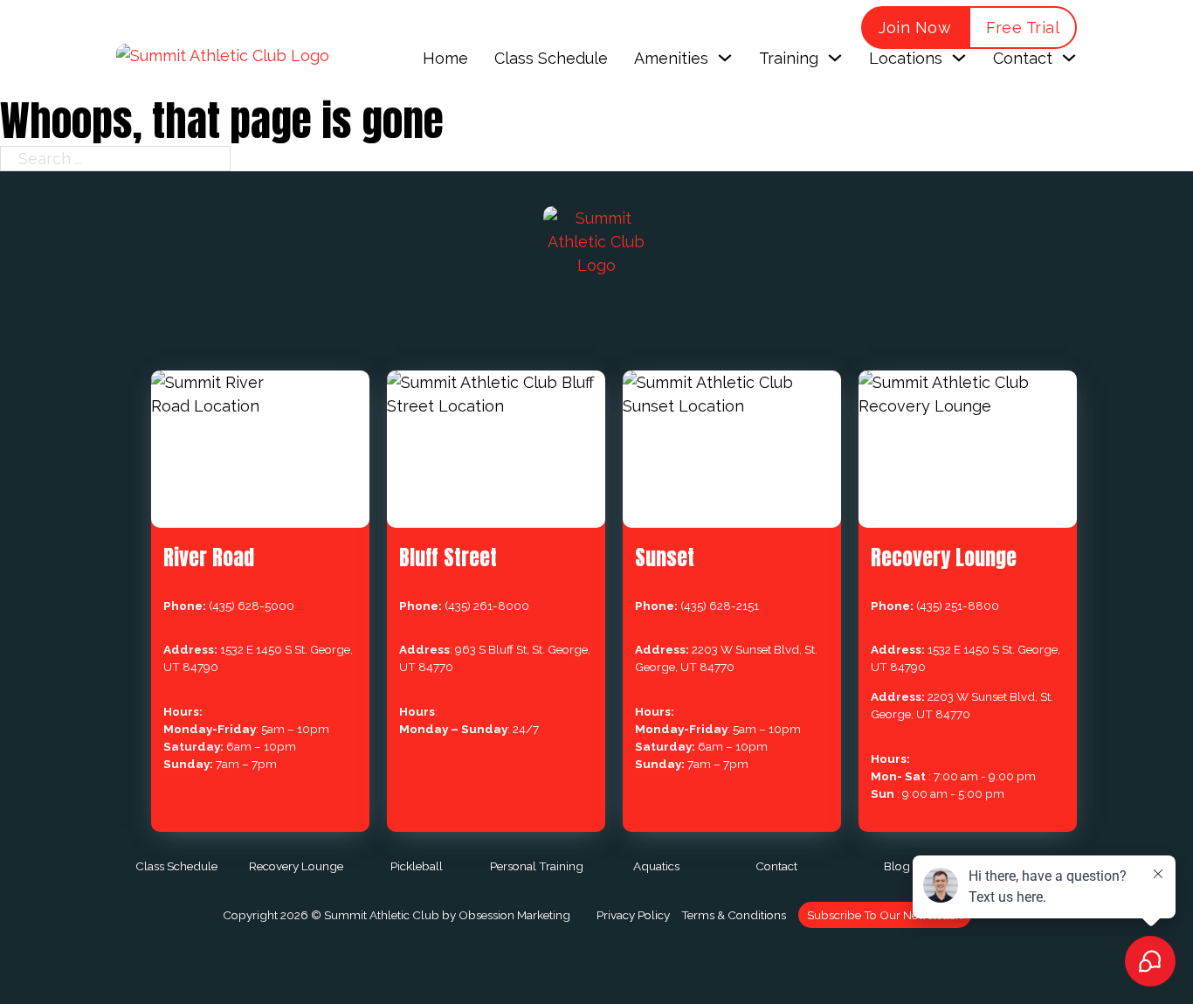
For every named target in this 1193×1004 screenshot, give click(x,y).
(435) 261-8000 (487, 606)
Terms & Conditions (733, 915)
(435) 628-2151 (719, 606)
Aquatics (656, 866)
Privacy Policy (633, 915)
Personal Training (536, 866)
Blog (897, 866)
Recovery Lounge (296, 866)
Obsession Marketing (514, 915)
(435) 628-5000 (251, 606)
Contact (776, 866)
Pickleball (416, 866)
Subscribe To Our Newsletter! (884, 915)
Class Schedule (551, 58)
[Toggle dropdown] (725, 58)
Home (445, 58)
